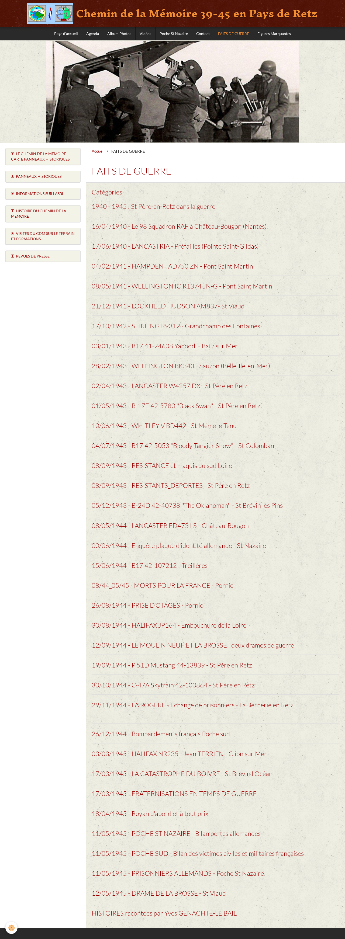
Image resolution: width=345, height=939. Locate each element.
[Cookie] (11, 928)
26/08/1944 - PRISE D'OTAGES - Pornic (147, 605)
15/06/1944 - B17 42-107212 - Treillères (150, 565)
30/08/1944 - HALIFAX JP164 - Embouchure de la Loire (169, 625)
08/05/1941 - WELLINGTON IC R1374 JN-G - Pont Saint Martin (182, 286)
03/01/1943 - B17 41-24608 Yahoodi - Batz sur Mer (165, 346)
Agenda (92, 33)
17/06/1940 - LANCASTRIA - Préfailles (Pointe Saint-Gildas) (175, 246)
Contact (203, 33)
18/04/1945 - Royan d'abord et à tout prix (150, 813)
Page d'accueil (66, 33)
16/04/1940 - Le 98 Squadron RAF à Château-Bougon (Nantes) (179, 226)
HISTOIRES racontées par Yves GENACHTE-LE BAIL (164, 913)
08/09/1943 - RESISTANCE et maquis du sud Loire (162, 465)
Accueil (98, 151)
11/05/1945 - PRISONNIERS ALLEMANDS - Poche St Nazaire (178, 873)
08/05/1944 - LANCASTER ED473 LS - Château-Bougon (170, 525)
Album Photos (119, 33)
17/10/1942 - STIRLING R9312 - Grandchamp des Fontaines (176, 326)
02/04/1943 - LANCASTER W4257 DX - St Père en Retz (169, 386)
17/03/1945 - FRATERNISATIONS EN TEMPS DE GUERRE (174, 794)
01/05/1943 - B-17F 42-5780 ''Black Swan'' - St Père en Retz (176, 406)
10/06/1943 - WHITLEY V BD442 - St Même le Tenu (164, 426)
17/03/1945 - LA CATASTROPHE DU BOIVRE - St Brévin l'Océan (182, 774)
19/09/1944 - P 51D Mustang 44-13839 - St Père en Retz (172, 665)
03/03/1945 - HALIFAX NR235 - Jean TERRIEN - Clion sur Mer (179, 754)
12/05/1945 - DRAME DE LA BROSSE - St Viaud (159, 893)
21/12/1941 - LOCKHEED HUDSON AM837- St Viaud (168, 306)
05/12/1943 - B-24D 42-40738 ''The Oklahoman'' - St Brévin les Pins (187, 506)
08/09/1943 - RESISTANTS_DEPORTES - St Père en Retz (171, 485)
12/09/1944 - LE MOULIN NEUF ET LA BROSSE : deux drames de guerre (193, 645)
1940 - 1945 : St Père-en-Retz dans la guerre (153, 206)
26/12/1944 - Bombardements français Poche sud (161, 734)
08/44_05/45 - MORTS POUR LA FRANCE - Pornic (162, 585)
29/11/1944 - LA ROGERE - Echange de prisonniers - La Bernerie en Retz (193, 705)
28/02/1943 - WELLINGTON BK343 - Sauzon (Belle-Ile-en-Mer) (181, 366)
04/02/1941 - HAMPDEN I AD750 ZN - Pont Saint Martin (172, 266)
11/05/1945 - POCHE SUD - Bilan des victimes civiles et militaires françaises (198, 853)
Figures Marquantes (274, 33)
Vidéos (145, 33)
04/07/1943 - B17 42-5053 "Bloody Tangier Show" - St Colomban (183, 445)
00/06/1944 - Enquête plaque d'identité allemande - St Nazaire (179, 545)
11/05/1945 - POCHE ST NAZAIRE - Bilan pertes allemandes (176, 833)
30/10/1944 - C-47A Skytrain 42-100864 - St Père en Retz (173, 685)
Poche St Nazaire (174, 33)
